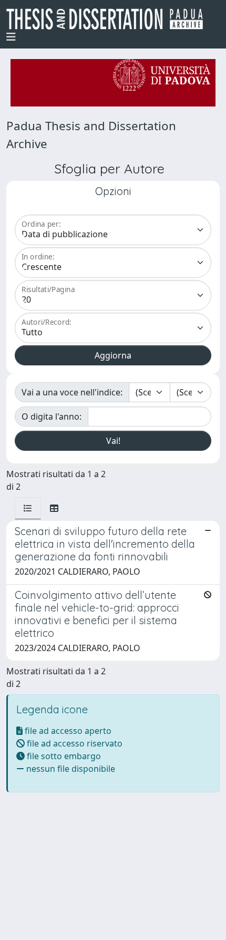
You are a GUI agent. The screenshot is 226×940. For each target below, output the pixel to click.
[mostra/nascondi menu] (11, 37)
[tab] (28, 508)
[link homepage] (108, 19)
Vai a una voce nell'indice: (72, 392)
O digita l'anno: (51, 416)
